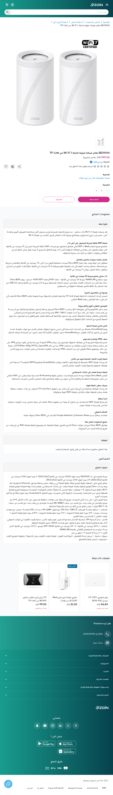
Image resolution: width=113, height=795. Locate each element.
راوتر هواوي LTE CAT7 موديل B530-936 (98, 599)
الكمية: (106, 185)
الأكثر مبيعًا (72, 566)
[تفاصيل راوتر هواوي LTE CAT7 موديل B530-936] (95, 580)
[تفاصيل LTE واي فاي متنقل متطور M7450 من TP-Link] (33, 580)
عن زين (30, 788)
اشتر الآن (59, 199)
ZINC (104, 788)
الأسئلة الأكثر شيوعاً (56, 788)
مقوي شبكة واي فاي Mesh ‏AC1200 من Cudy (65, 599)
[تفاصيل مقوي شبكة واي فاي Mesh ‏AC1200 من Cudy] (64, 580)
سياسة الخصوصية (75, 788)
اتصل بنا (40, 788)
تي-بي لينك (98, 162)
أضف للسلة (94, 199)
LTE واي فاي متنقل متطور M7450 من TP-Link (34, 599)
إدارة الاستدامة (92, 788)
